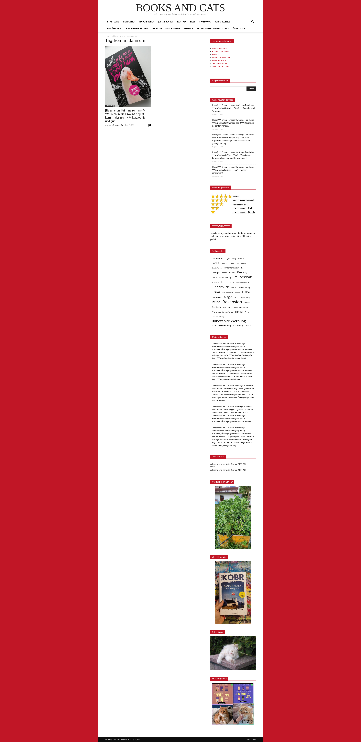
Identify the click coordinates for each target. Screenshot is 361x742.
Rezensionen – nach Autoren (213, 28)
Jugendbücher (165, 21)
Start (107, 36)
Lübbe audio (217, 297)
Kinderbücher (146, 21)
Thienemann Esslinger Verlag (222, 312)
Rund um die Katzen (137, 28)
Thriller (239, 311)
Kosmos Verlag (244, 287)
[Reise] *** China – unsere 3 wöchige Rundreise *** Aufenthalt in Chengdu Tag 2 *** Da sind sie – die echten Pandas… (234, 123)
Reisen (187, 28)
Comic (243, 263)
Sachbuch (216, 307)
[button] (252, 22)
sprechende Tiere (240, 307)
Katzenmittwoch (242, 282)
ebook (224, 273)
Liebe (192, 21)
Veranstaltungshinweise (166, 28)
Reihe (216, 302)
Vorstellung (238, 325)
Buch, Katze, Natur (220, 66)
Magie (228, 296)
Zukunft (248, 325)
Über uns (238, 28)
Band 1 (215, 263)
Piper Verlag (245, 297)
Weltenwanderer (219, 48)
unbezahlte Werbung (229, 320)
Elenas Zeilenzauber (221, 57)
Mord (236, 297)
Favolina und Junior (220, 51)
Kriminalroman (227, 293)
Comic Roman (217, 268)
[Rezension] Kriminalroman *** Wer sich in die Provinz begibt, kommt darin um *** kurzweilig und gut (125, 116)
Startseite (113, 21)
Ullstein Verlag (218, 316)
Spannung (205, 21)
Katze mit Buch (219, 60)
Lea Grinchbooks (219, 63)
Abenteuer (218, 258)
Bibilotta (215, 54)
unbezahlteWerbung (221, 325)
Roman (247, 303)
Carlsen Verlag (234, 263)
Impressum (251, 739)
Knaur (233, 288)
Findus (214, 278)
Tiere (247, 312)
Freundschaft (243, 277)
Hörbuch (227, 282)
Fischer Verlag (225, 277)
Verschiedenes (222, 21)
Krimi (216, 292)
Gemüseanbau (114, 28)
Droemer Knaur (231, 267)
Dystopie (216, 272)
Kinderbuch (220, 287)
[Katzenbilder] (233, 653)
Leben (237, 293)
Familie (232, 272)
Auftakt (241, 259)
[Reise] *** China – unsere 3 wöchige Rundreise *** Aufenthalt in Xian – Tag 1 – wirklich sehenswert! (233, 170)
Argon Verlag (230, 258)
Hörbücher (129, 21)
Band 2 (224, 263)
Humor (215, 282)
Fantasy (181, 21)
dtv (242, 268)
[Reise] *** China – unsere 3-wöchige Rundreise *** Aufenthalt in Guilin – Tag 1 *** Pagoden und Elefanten (233, 108)
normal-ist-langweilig (114, 125)
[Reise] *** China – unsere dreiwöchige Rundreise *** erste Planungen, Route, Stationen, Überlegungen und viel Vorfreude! (231, 418)
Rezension (232, 301)
